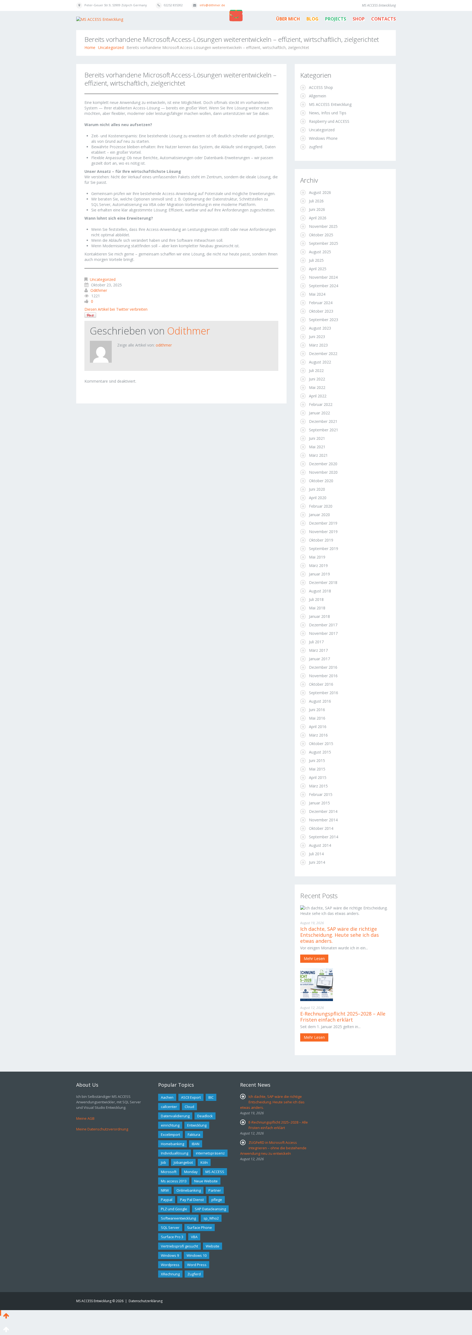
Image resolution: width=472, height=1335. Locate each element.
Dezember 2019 (323, 523)
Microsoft (168, 1171)
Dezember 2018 (323, 582)
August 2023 (320, 328)
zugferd (315, 146)
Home (89, 47)
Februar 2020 (320, 506)
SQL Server (170, 1227)
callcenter (169, 1106)
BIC (211, 1097)
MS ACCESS (214, 1171)
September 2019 (323, 548)
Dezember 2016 (323, 667)
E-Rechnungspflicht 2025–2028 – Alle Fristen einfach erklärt (342, 1016)
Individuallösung (174, 1153)
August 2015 (320, 752)
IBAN (195, 1143)
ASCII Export (191, 1097)
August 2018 (320, 591)
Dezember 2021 (323, 421)
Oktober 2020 (321, 480)
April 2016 (317, 726)
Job (163, 1162)
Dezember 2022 (323, 353)
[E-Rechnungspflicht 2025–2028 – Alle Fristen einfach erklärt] (316, 984)
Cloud (189, 1106)
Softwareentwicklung (178, 1218)
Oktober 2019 (321, 540)
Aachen (167, 1097)
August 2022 (320, 362)
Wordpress (170, 1264)
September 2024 (323, 285)
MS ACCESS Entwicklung (330, 104)
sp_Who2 (211, 1218)
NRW (165, 1190)
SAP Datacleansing (210, 1208)
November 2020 (323, 472)
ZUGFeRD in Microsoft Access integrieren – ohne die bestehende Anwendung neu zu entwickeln (273, 1148)
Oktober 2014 (321, 828)
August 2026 (320, 192)
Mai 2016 (317, 718)
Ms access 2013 (174, 1181)
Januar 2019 (319, 574)
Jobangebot (183, 1162)
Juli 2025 (316, 260)
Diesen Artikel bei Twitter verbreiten (116, 309)
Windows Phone (323, 138)
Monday (191, 1171)
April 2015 (317, 777)
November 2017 (323, 633)
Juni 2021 (317, 438)
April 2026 (317, 217)
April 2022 (317, 396)
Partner (214, 1190)
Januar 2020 (319, 514)
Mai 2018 (317, 607)
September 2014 (323, 836)
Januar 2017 (319, 658)
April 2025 (317, 268)
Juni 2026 (317, 209)
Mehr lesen (314, 958)
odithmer (98, 290)
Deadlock (205, 1115)
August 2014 (320, 845)
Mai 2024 (317, 294)
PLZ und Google (174, 1208)
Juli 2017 (316, 641)
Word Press (196, 1264)
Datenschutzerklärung (146, 1301)
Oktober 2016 (321, 684)
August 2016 (320, 701)
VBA (194, 1236)
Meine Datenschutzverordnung (102, 1129)
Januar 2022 (319, 412)
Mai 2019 (317, 557)
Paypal (166, 1199)
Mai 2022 (317, 387)
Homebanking (172, 1143)
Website (212, 1246)
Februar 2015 (320, 794)
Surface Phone (199, 1227)
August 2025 (320, 251)
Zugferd (194, 1274)
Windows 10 (196, 1255)
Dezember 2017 (323, 624)
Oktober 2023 (321, 311)
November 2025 (323, 226)
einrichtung (170, 1125)
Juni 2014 (317, 862)
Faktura (194, 1134)
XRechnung (170, 1274)
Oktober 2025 (321, 234)
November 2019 (323, 531)
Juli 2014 (316, 853)
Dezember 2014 (323, 811)
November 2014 (323, 819)
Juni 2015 (317, 760)
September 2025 (323, 243)
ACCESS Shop (321, 87)
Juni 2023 (317, 336)
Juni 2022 (317, 379)
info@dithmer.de (212, 5)
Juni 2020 (317, 489)
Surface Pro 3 (172, 1236)
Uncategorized (111, 47)
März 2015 (318, 786)
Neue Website (206, 1181)
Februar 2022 (320, 404)
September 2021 (323, 429)
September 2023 (323, 319)
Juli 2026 (316, 200)
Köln (204, 1162)
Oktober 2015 (321, 743)
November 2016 (323, 675)
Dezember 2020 (323, 463)
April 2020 (317, 497)
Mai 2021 (317, 446)
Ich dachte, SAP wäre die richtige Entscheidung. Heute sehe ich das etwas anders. (339, 935)
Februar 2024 (320, 302)
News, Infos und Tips (327, 112)
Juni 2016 (317, 709)
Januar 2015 (319, 802)
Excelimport (170, 1134)
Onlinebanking (188, 1190)
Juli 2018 (316, 599)
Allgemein (317, 95)
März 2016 (318, 735)
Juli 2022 (316, 370)
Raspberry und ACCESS (329, 121)
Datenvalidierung (175, 1115)
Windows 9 (170, 1255)
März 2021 (318, 455)
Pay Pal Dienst (192, 1199)
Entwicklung (196, 1125)
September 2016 (323, 692)
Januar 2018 (319, 616)
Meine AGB (85, 1118)
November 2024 (323, 277)
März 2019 (318, 565)
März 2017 (318, 650)
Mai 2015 (317, 769)
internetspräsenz (210, 1153)
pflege (216, 1199)
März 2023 (318, 345)
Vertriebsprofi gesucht (179, 1246)
